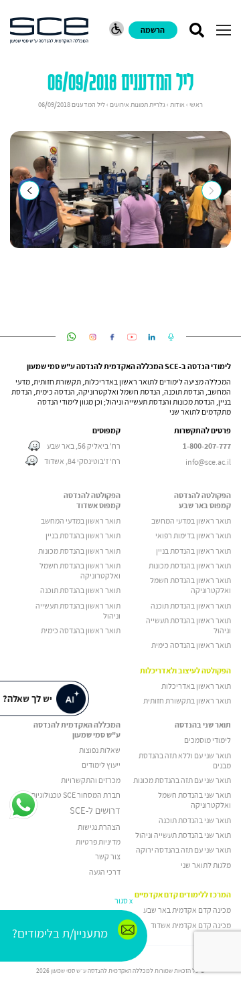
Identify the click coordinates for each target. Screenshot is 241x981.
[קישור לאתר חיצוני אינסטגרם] (93, 337)
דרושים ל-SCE (95, 810)
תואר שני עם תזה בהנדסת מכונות (182, 780)
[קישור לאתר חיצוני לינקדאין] (152, 337)
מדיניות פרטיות (98, 842)
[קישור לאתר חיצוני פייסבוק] (112, 337)
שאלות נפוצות (99, 750)
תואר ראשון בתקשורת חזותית (187, 700)
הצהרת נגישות (99, 827)
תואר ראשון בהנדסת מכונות (190, 565)
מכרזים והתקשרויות (90, 780)
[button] (223, 30)
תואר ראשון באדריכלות (196, 686)
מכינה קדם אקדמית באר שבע (187, 910)
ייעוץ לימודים (101, 765)
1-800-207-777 (207, 446)
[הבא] (211, 190)
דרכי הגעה (104, 872)
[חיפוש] (196, 30)
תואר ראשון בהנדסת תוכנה (191, 606)
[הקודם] (29, 190)
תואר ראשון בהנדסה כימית (191, 645)
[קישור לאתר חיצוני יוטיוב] (132, 337)
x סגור (123, 900)
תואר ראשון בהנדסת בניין (193, 551)
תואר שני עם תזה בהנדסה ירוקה (183, 850)
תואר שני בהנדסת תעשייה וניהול (183, 835)
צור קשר (107, 856)
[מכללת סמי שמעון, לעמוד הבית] (49, 30)
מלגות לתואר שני (206, 865)
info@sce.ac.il (208, 462)
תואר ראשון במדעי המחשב (191, 521)
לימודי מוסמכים (207, 740)
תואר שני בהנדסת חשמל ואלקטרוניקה (194, 800)
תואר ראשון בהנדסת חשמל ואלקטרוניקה (190, 585)
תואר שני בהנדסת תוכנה (195, 820)
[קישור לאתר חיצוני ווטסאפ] (71, 337)
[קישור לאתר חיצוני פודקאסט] (171, 337)
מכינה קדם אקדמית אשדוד (191, 925)
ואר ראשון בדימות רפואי (190, 535)
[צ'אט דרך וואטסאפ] (23, 806)
